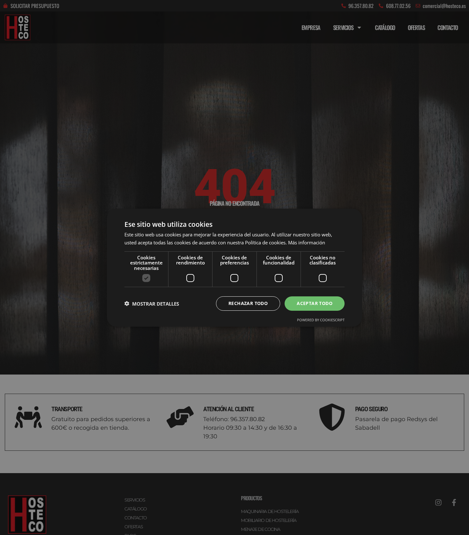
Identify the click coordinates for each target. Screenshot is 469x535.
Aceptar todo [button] (314, 303)
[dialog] (234, 267)
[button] (151, 303)
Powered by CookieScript (321, 319)
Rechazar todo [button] (248, 303)
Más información (306, 242)
